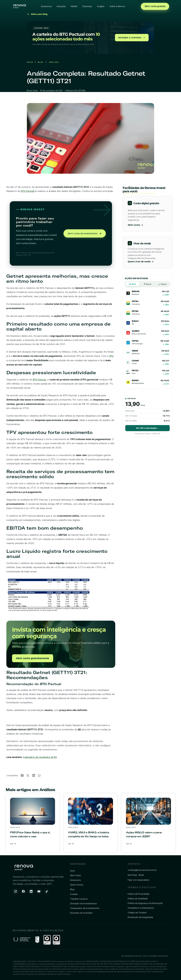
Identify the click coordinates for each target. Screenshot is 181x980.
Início (30, 62)
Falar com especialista (138, 880)
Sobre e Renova (117, 6)
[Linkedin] (31, 891)
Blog (40, 62)
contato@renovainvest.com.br (142, 870)
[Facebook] (23, 891)
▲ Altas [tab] (132, 284)
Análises (54, 62)
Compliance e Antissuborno (141, 908)
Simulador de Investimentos (83, 903)
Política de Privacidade (138, 894)
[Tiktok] (46, 891)
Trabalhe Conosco (79, 899)
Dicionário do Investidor (81, 913)
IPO (111, 356)
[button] (22, 775)
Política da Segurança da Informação (145, 903)
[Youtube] (39, 891)
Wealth (74, 6)
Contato (74, 894)
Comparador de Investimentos (84, 908)
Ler (12, 843)
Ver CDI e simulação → (147, 428)
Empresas (87, 6)
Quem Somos (76, 884)
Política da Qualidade (138, 898)
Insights (100, 6)
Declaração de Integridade (140, 917)
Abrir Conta (75, 875)
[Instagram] (15, 891)
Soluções (61, 6)
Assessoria (46, 6)
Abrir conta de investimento (83, 233)
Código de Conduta (137, 912)
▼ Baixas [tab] (147, 284)
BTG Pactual (27, 191)
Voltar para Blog (39, 14)
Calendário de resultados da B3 (40, 757)
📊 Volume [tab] (162, 284)
